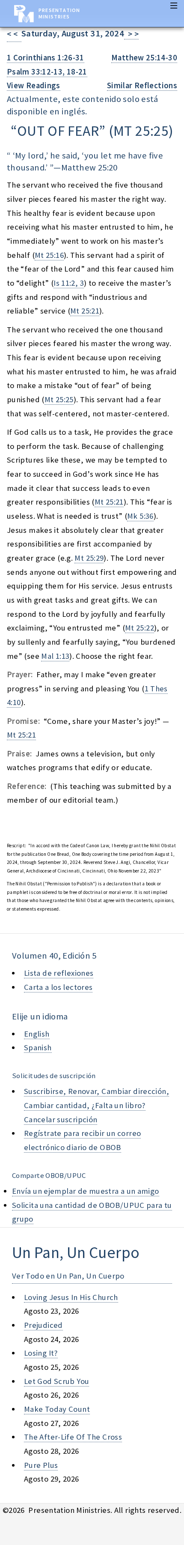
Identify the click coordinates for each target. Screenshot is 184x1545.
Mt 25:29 (89, 558)
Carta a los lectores (58, 987)
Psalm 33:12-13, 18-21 (47, 72)
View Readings (33, 85)
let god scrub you (56, 1381)
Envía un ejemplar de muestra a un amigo (85, 1191)
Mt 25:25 (59, 399)
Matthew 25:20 (89, 167)
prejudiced (43, 1325)
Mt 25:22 (139, 628)
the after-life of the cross (73, 1437)
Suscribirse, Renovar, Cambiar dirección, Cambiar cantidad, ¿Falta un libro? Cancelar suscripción (96, 1105)
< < (14, 34)
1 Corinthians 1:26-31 (45, 58)
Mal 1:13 (55, 656)
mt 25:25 (141, 131)
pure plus (41, 1465)
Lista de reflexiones (58, 973)
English (37, 1034)
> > (131, 34)
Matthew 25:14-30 (144, 58)
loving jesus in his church (71, 1297)
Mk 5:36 (140, 516)
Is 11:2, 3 (68, 283)
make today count (57, 1409)
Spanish (38, 1047)
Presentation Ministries (59, 13)
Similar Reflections (142, 85)
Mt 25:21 (84, 311)
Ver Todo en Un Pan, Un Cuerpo (68, 1276)
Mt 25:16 (49, 255)
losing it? (41, 1353)
